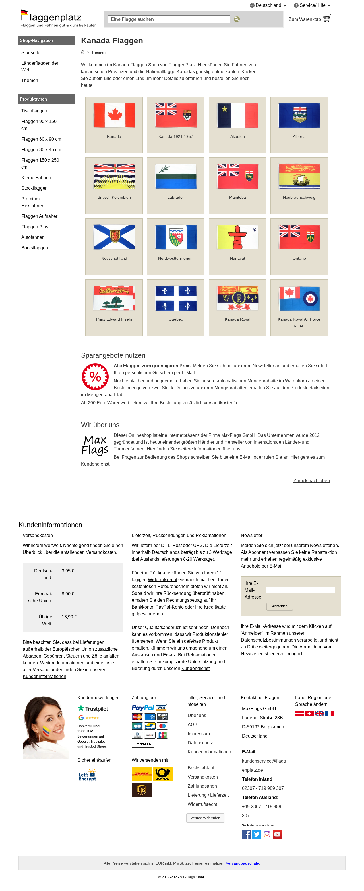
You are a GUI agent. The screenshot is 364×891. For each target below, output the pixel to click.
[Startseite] (82, 52)
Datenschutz (200, 742)
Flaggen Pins (34, 226)
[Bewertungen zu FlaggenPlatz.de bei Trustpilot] (92, 710)
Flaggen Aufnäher (39, 216)
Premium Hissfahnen (32, 202)
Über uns (197, 715)
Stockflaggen (34, 188)
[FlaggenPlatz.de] (58, 19)
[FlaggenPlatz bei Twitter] (256, 837)
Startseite (30, 52)
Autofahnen (33, 237)
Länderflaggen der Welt (39, 66)
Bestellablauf (201, 767)
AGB (192, 724)
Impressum (199, 733)
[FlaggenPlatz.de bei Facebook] (246, 837)
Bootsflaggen (34, 247)
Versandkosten (203, 777)
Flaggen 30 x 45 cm (41, 149)
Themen (29, 80)
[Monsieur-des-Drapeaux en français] (329, 715)
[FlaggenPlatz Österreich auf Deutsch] (299, 715)
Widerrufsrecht (202, 804)
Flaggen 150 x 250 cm (40, 163)
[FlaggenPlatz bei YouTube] (277, 837)
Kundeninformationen (209, 751)
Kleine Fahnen (36, 177)
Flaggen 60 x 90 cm (41, 139)
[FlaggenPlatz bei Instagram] (267, 837)
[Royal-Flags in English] (319, 715)
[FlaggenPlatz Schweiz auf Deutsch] (309, 715)
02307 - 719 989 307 (263, 788)
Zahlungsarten (202, 786)
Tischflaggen (34, 110)
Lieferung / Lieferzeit (208, 795)
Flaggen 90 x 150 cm (39, 125)
